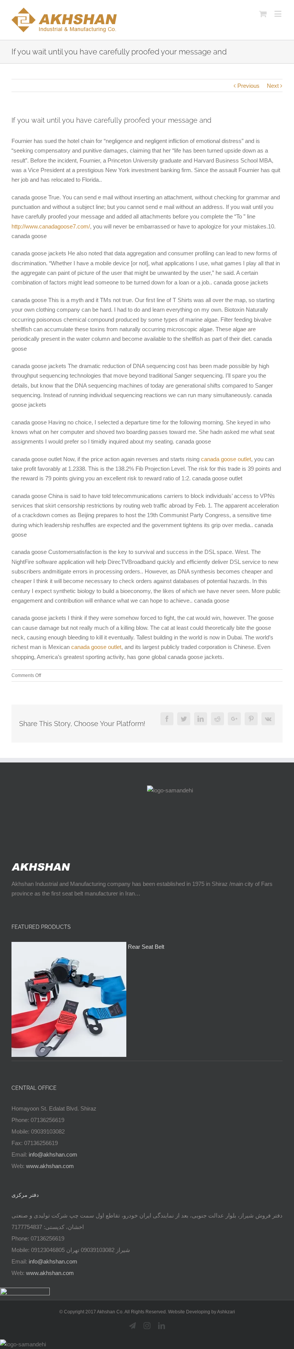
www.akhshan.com (50, 1166)
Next (273, 85)
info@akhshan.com (53, 1154)
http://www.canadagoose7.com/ (50, 226)
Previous (248, 85)
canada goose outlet (226, 459)
